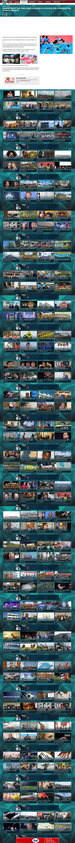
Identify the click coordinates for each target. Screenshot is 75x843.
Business (32, 2)
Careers (48, 2)
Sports (23, 2)
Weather (18, 3)
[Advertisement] (37, 25)
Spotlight (56, 2)
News (17, 2)
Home (10, 2)
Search (23, 3)
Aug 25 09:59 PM (12, 3)
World (40, 2)
